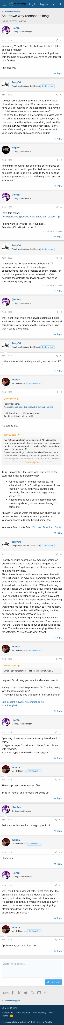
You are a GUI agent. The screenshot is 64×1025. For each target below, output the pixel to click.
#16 (60, 939)
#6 (61, 312)
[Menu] (4, 4)
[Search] (60, 4)
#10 (60, 659)
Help (51, 1012)
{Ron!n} (7, 21)
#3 (61, 160)
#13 (60, 820)
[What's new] (53, 4)
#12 (60, 779)
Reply (59, 73)
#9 (61, 554)
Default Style (10, 1007)
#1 (61, 40)
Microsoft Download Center (47, 527)
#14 (60, 852)
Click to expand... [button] (32, 462)
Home (5, 1015)
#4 (61, 207)
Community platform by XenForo (27, 1022)
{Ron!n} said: (10, 398)
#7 (61, 356)
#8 (61, 392)
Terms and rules (22, 1012)
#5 (61, 258)
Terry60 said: (10, 435)
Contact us (7, 1012)
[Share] (57, 40)
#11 (60, 732)
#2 (61, 95)
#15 (60, 885)
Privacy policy (39, 1012)
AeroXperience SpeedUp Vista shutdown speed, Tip (31, 216)
